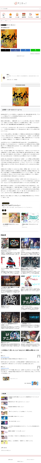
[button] (40, 8)
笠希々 (8, 74)
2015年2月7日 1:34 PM (5, 368)
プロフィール (9, 79)
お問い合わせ (4, 447)
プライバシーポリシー (6, 450)
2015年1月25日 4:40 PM (5, 357)
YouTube (15, 79)
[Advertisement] (20, 64)
